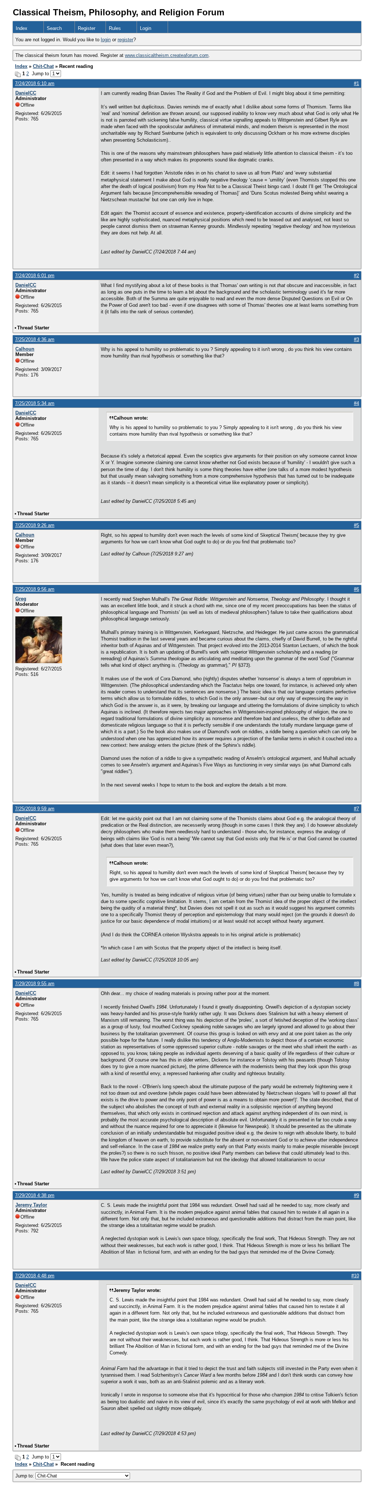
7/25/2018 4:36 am (34, 339)
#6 (356, 589)
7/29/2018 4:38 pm (34, 1195)
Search (54, 28)
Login (145, 28)
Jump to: (25, 1476)
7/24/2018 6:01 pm (34, 275)
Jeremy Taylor (31, 1205)
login (106, 39)
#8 (356, 983)
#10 (355, 1275)
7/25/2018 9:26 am (34, 525)
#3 (356, 339)
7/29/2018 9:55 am (34, 983)
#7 (356, 808)
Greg (20, 598)
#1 (356, 83)
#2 (356, 275)
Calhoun (24, 349)
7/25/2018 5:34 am (34, 403)
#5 (356, 525)
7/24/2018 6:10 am (34, 83)
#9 (356, 1195)
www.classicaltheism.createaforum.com (167, 55)
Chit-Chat (43, 66)
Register (86, 28)
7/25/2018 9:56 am (34, 589)
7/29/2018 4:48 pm (34, 1275)
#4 (356, 403)
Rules (115, 28)
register (125, 39)
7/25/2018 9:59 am (34, 808)
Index (21, 28)
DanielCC (25, 93)
